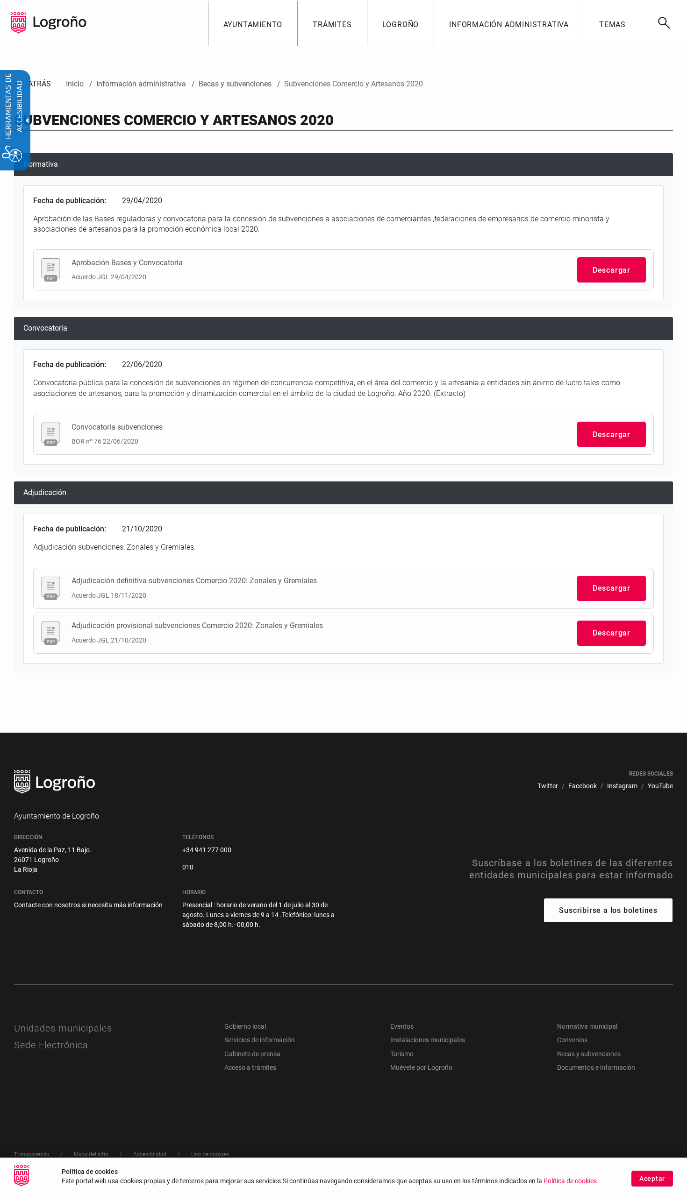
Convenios (572, 1040)
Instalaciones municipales (427, 1040)
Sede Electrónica (51, 1045)
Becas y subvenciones (589, 1054)
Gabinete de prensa (252, 1054)
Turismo (402, 1054)
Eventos (402, 1026)
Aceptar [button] (652, 1178)
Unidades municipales (63, 1028)
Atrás (32, 83)
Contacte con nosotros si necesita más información (88, 905)
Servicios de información (259, 1040)
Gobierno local (245, 1026)
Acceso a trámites (250, 1067)
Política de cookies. (571, 1181)
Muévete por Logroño (421, 1067)
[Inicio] (59, 22)
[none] (18, 23)
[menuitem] (253, 23)
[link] (664, 23)
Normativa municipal (587, 1026)
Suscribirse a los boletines (608, 910)
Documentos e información (596, 1067)
